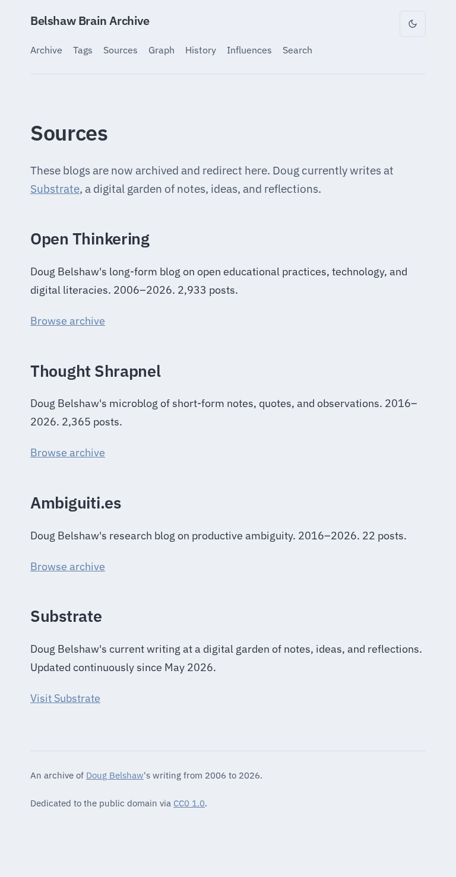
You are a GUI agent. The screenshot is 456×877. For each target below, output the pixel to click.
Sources (120, 49)
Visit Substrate (65, 698)
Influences (249, 49)
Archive (46, 49)
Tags (83, 49)
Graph (161, 49)
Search (297, 49)
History (200, 49)
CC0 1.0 (189, 803)
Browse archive (67, 321)
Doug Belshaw (115, 775)
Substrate (55, 189)
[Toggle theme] (413, 24)
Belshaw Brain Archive (90, 20)
